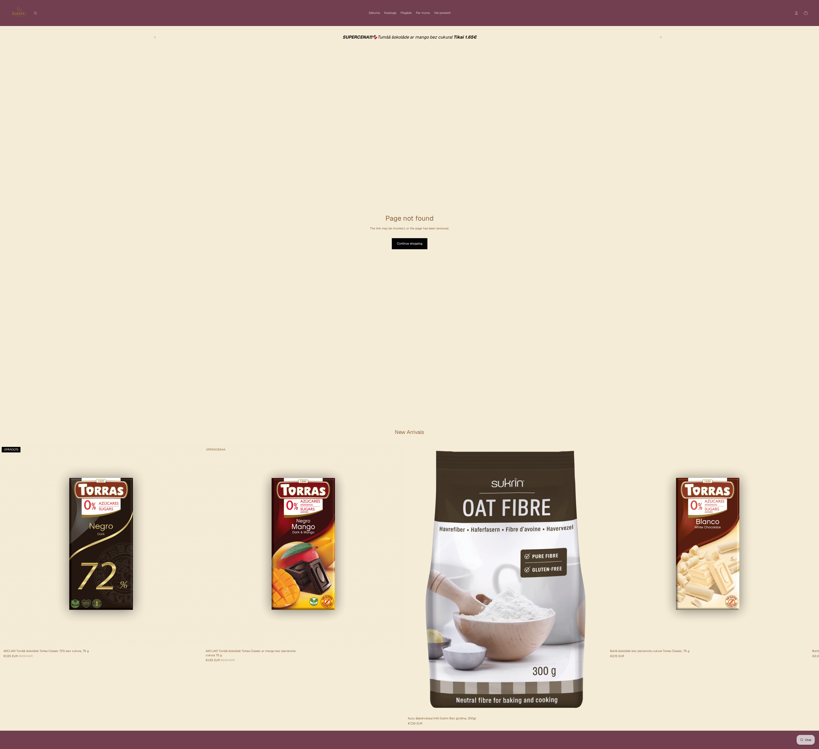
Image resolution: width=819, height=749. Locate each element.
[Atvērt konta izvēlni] (796, 13)
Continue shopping (409, 243)
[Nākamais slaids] (660, 37)
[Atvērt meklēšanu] (35, 13)
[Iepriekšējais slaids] (155, 37)
